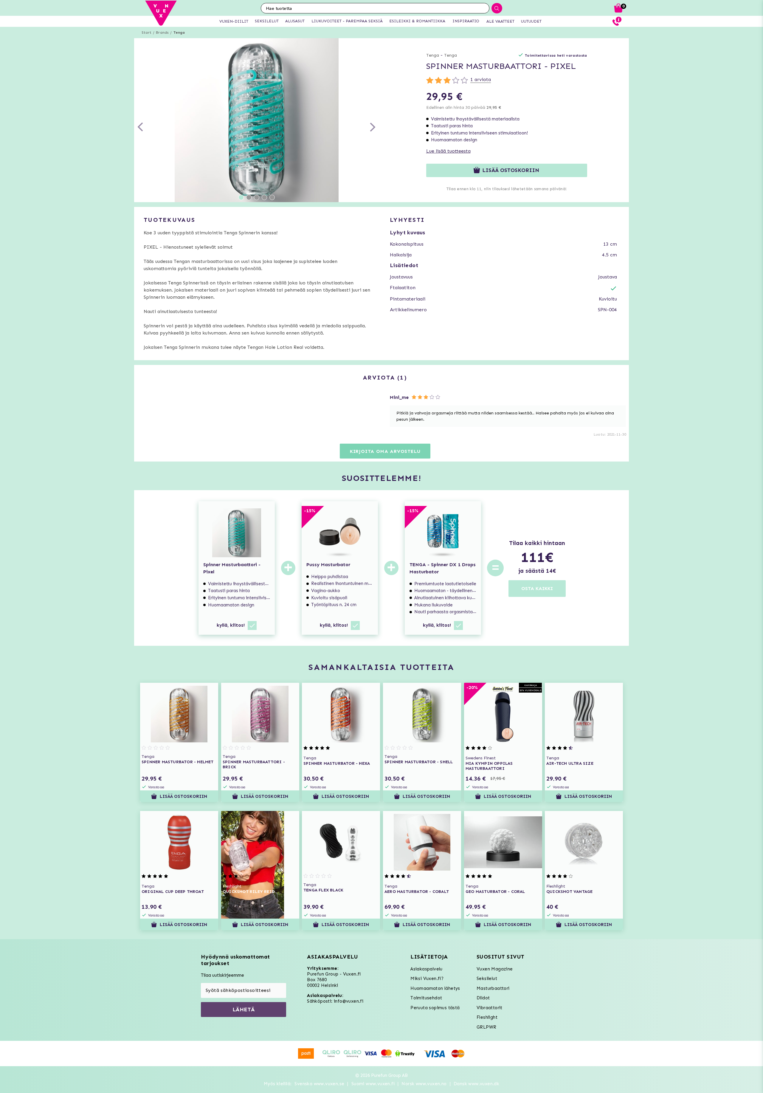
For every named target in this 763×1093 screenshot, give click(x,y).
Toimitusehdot (426, 998)
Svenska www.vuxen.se (319, 1083)
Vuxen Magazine (495, 969)
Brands (162, 32)
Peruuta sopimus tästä (435, 1007)
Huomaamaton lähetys (435, 988)
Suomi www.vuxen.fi (373, 1083)
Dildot (483, 998)
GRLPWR (486, 1027)
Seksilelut (487, 978)
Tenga (179, 32)
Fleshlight (487, 1017)
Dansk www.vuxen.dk (476, 1083)
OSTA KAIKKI (537, 588)
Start (146, 32)
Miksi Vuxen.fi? (426, 978)
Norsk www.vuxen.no (423, 1083)
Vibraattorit (490, 1007)
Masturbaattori (493, 988)
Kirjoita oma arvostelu (385, 451)
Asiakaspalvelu (426, 969)
